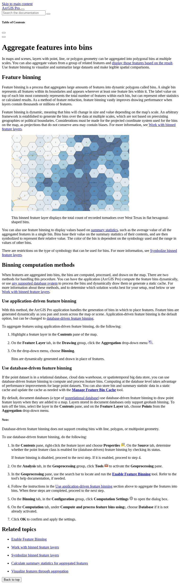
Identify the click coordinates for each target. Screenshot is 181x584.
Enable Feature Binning (29, 539)
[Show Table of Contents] (4, 37)
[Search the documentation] (48, 14)
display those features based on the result (142, 63)
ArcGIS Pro (11, 8)
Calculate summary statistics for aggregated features (49, 563)
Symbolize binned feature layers (35, 555)
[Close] (4, 32)
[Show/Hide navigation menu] (23, 9)
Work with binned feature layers (25, 292)
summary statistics (104, 230)
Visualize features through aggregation (39, 571)
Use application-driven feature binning (83, 486)
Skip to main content (17, 4)
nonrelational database (81, 398)
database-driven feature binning (70, 318)
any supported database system (35, 283)
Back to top (12, 579)
